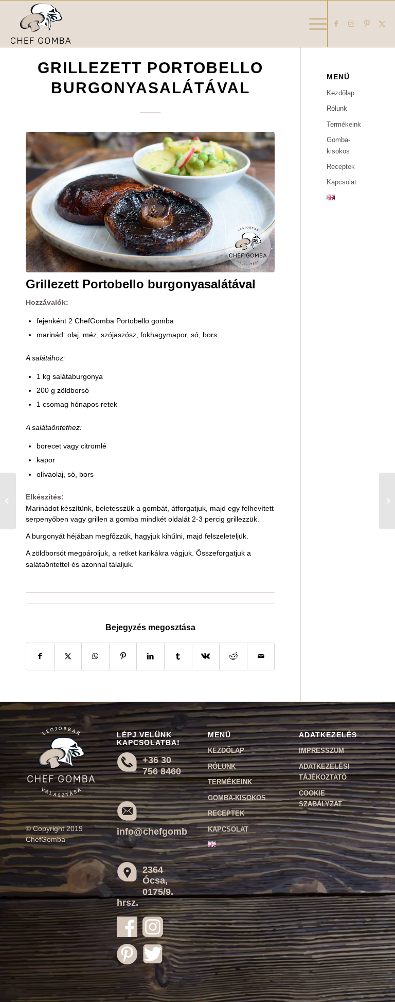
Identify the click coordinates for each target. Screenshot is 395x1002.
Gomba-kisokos (338, 145)
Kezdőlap (340, 93)
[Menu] (313, 24)
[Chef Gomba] (40, 24)
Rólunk (337, 108)
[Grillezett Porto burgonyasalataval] (150, 202)
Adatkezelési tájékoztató (324, 772)
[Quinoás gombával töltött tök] (387, 501)
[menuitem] (313, 24)
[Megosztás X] (68, 656)
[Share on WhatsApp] (95, 656)
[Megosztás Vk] (206, 656)
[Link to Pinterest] (366, 23)
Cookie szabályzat (320, 798)
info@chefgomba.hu (161, 831)
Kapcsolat (341, 182)
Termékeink (344, 124)
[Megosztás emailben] (261, 656)
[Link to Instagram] (351, 23)
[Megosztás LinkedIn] (150, 656)
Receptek (341, 166)
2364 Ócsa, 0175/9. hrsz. (145, 886)
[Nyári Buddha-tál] (8, 501)
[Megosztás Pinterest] (123, 656)
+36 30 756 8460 (161, 765)
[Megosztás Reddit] (233, 656)
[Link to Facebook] (336, 23)
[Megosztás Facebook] (40, 656)
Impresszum (321, 750)
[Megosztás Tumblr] (178, 656)
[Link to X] (382, 23)
